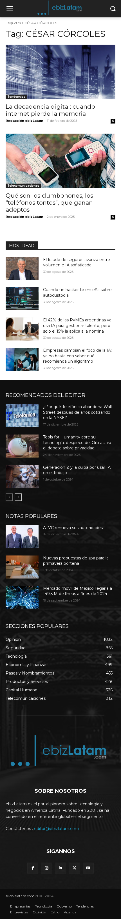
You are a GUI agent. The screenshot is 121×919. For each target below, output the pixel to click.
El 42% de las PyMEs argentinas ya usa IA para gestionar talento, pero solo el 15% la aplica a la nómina (77, 325)
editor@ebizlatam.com (56, 828)
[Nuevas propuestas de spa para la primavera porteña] (22, 567)
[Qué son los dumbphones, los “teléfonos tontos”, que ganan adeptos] (60, 161)
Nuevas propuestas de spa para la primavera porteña (76, 560)
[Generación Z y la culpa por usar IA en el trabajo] (22, 476)
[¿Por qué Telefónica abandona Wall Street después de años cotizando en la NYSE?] (22, 415)
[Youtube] (88, 868)
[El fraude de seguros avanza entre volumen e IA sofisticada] (22, 268)
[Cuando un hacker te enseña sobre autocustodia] (22, 298)
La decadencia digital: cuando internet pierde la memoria (50, 110)
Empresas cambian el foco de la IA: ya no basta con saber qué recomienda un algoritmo (77, 356)
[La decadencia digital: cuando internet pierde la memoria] (60, 72)
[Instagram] (46, 868)
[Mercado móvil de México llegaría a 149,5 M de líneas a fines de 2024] (22, 597)
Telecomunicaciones (23, 186)
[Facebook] (32, 868)
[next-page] (18, 497)
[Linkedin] (60, 868)
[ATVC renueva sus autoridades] (22, 536)
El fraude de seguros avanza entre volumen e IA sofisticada (76, 262)
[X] (74, 868)
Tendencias (16, 97)
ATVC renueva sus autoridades (73, 527)
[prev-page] (9, 497)
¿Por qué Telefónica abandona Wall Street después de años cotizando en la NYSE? (77, 412)
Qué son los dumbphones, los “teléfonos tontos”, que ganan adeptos (49, 202)
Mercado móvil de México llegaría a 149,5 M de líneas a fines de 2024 (77, 591)
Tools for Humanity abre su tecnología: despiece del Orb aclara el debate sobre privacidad (77, 443)
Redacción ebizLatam (24, 121)
